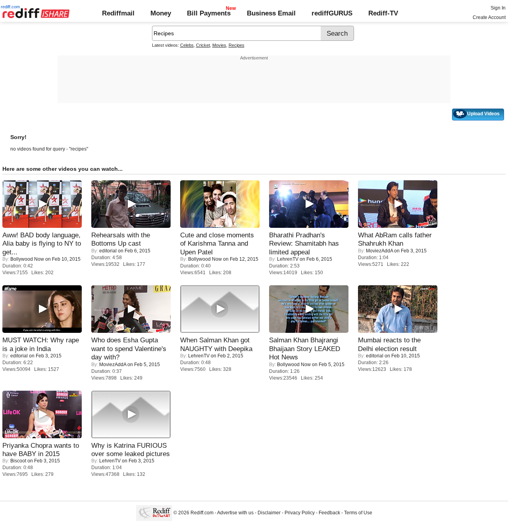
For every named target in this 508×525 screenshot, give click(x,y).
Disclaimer (269, 512)
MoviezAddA (379, 251)
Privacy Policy (300, 512)
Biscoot (18, 461)
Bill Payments (209, 13)
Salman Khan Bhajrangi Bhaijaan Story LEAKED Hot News (304, 348)
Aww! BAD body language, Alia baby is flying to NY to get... (41, 243)
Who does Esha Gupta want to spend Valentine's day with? (128, 348)
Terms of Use (358, 512)
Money (160, 13)
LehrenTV (287, 259)
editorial (108, 251)
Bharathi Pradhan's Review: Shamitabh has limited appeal (304, 243)
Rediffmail (118, 13)
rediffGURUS (332, 13)
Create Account (489, 17)
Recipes (236, 45)
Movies (219, 45)
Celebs (187, 45)
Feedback (329, 512)
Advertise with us (235, 512)
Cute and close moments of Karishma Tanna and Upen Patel (217, 243)
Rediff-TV (383, 13)
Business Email (271, 13)
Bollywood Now (27, 259)
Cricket (203, 45)
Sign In (498, 8)
